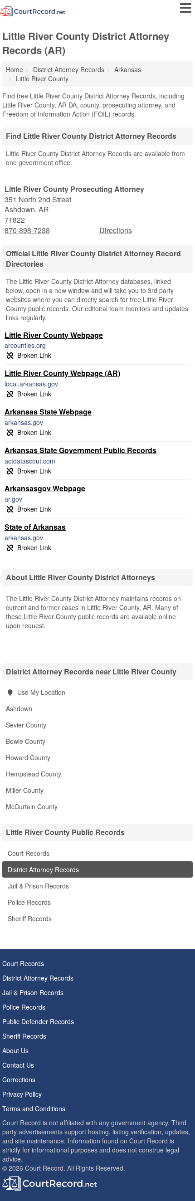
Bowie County (25, 741)
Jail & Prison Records (37, 885)
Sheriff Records (29, 918)
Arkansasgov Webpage (45, 488)
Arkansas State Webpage (48, 411)
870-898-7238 (27, 230)
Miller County (25, 790)
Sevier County (26, 724)
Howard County (28, 757)
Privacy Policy (22, 1093)
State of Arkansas (35, 527)
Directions (115, 230)
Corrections (18, 1079)
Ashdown (19, 708)
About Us (15, 1050)
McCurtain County (32, 806)
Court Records (27, 853)
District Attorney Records (42, 869)
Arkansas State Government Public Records (80, 450)
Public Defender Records (38, 1021)
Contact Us (18, 1064)
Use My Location (40, 692)
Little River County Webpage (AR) (62, 373)
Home (14, 69)
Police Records (28, 902)
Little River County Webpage (54, 335)
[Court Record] (32, 10)
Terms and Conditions (33, 1108)
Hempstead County (33, 773)
